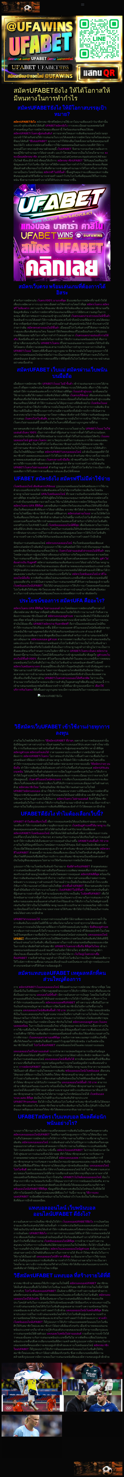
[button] (82, 4)
